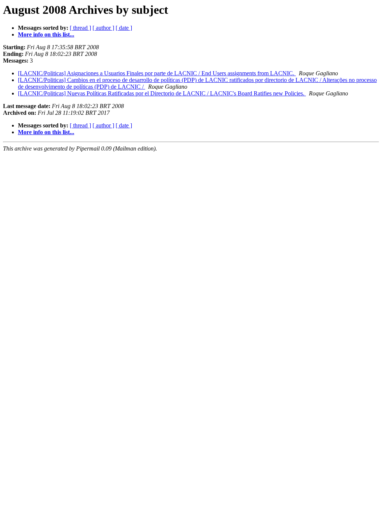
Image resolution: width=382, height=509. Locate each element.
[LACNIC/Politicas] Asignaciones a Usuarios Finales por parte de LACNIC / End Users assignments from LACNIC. (157, 73)
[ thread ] (80, 28)
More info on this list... (46, 34)
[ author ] (103, 28)
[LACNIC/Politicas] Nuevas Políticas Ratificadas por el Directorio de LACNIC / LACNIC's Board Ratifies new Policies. (162, 93)
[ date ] (124, 28)
